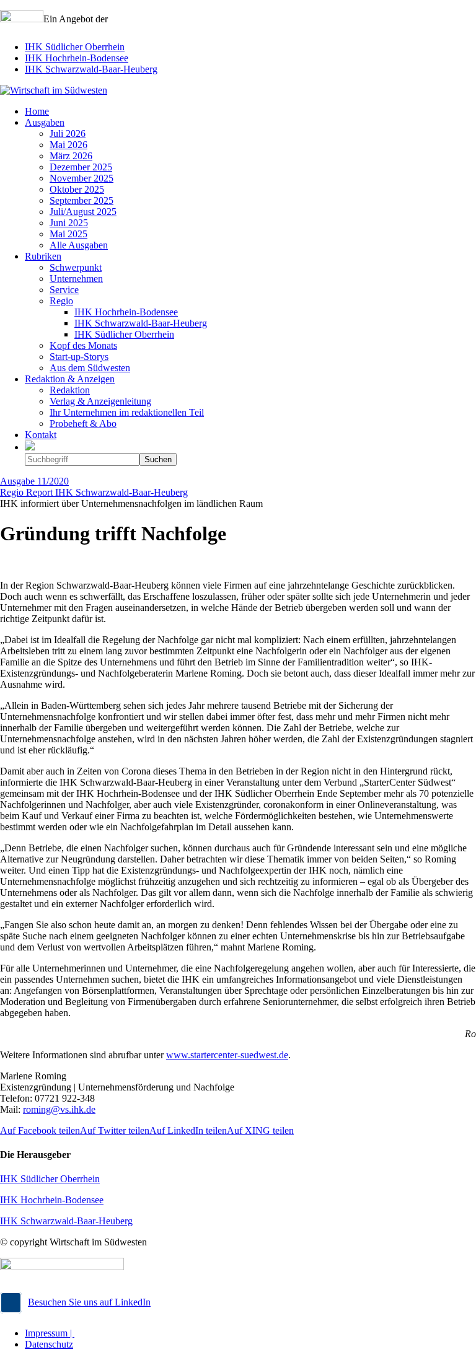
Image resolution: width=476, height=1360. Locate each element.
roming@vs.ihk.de (59, 1109)
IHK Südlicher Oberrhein (75, 47)
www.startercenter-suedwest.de (227, 1055)
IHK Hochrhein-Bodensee (76, 58)
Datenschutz (49, 1344)
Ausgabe (34, 481)
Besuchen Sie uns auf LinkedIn (89, 1302)
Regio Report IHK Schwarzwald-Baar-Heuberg (94, 492)
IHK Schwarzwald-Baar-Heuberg (91, 69)
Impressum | (49, 1333)
